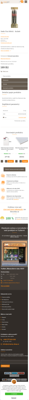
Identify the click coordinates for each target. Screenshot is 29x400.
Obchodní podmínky (6, 306)
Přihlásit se (5, 366)
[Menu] (25, 1)
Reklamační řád (5, 304)
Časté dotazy (5, 322)
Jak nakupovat (5, 299)
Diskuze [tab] (5, 84)
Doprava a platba (6, 297)
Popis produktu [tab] (6, 76)
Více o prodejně (5, 286)
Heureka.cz (16, 199)
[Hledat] (19, 1)
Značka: (5, 36)
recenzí (19, 219)
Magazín (4, 317)
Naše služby (5, 324)
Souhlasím (14, 393)
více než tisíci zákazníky (13, 209)
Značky (3, 327)
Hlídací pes (5, 71)
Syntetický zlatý (22, 117)
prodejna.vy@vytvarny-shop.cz (11, 282)
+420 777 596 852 (8, 280)
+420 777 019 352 (9, 339)
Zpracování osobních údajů (8, 309)
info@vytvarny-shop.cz (11, 344)
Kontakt (4, 329)
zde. (20, 390)
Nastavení (13, 398)
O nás (3, 319)
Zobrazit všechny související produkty (14, 169)
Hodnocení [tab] (5, 80)
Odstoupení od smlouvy (7, 302)
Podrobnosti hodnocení (6, 42)
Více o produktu (5, 50)
